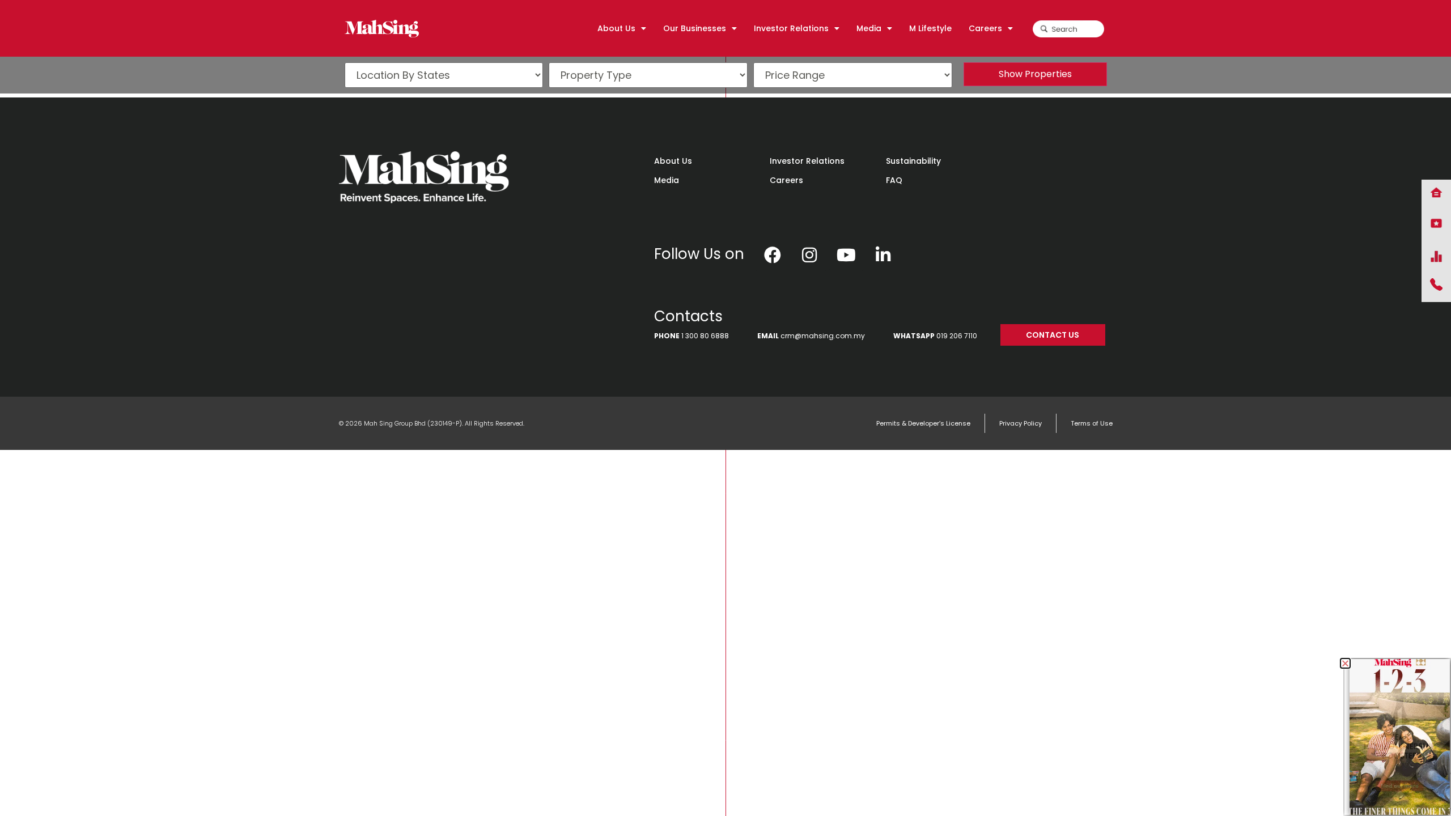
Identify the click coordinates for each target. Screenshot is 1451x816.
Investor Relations (807, 161)
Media (666, 180)
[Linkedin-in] (883, 255)
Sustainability (913, 161)
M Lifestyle (930, 28)
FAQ (894, 180)
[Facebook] (773, 255)
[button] (1345, 663)
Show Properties (1035, 73)
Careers (786, 180)
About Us (673, 161)
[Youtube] (846, 255)
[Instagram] (809, 255)
